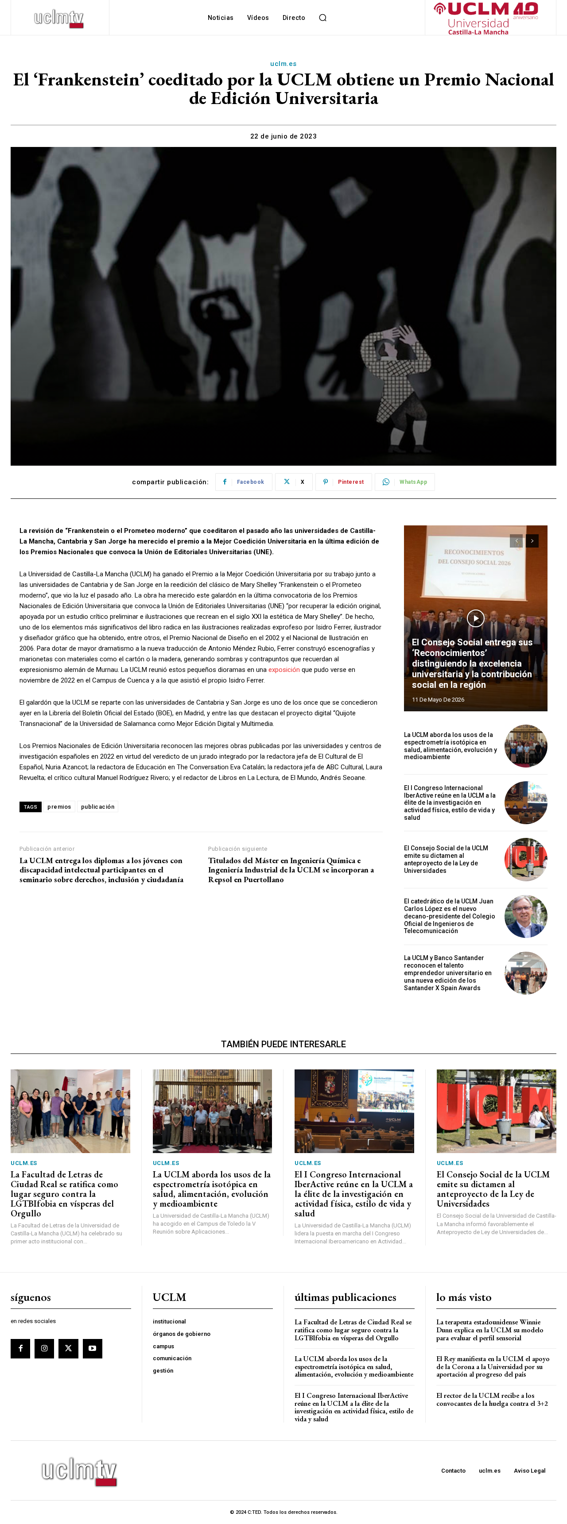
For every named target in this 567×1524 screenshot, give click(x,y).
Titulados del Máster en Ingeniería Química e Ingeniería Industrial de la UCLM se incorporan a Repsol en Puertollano (291, 870)
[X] (68, 1348)
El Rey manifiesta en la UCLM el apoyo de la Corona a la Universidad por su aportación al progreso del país (493, 1366)
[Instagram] (44, 1348)
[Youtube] (92, 1348)
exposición (284, 670)
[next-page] (532, 541)
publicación (98, 806)
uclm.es (283, 64)
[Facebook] (20, 1348)
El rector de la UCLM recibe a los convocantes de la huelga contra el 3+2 (492, 1399)
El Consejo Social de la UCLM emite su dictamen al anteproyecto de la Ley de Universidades (446, 859)
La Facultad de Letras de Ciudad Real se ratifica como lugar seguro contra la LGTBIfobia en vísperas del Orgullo (64, 1194)
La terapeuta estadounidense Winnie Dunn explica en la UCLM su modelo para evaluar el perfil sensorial (490, 1329)
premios (59, 806)
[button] (322, 17)
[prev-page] (516, 541)
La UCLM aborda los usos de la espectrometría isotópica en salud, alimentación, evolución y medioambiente (450, 745)
